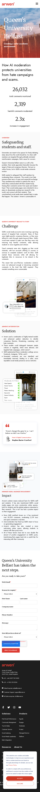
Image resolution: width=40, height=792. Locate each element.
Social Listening (6, 733)
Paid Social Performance (9, 719)
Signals (21, 719)
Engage (21, 722)
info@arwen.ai (19, 696)
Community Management (9, 722)
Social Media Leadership (9, 736)
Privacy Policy (12, 765)
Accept (20, 778)
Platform (21, 736)
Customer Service (7, 729)
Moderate (22, 726)
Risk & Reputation (7, 740)
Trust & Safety (6, 726)
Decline (20, 783)
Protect (21, 729)
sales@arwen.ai (17, 688)
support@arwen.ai (20, 692)
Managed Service (24, 733)
